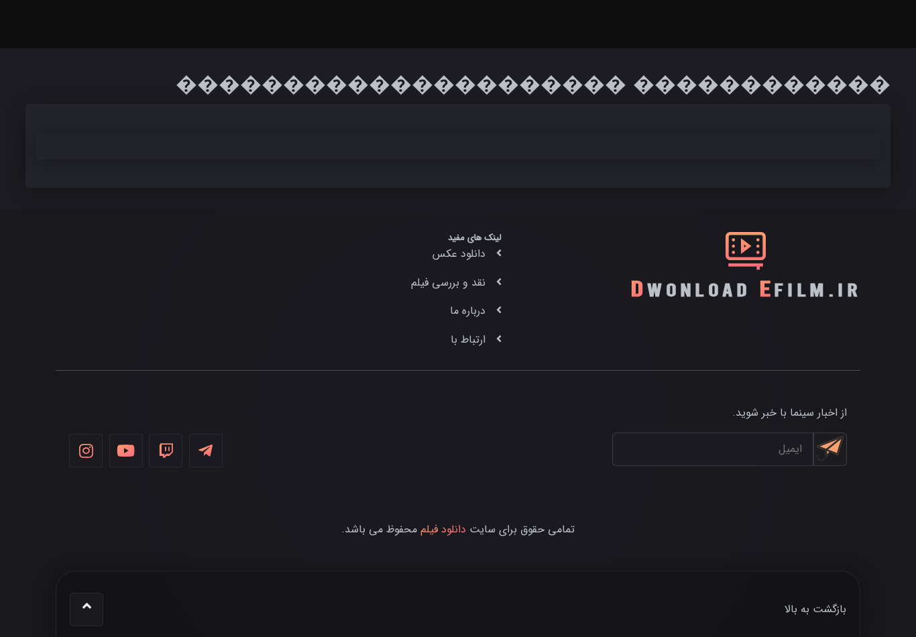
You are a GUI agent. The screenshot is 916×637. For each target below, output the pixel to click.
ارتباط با (468, 339)
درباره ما (467, 310)
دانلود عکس (459, 253)
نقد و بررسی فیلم (448, 282)
